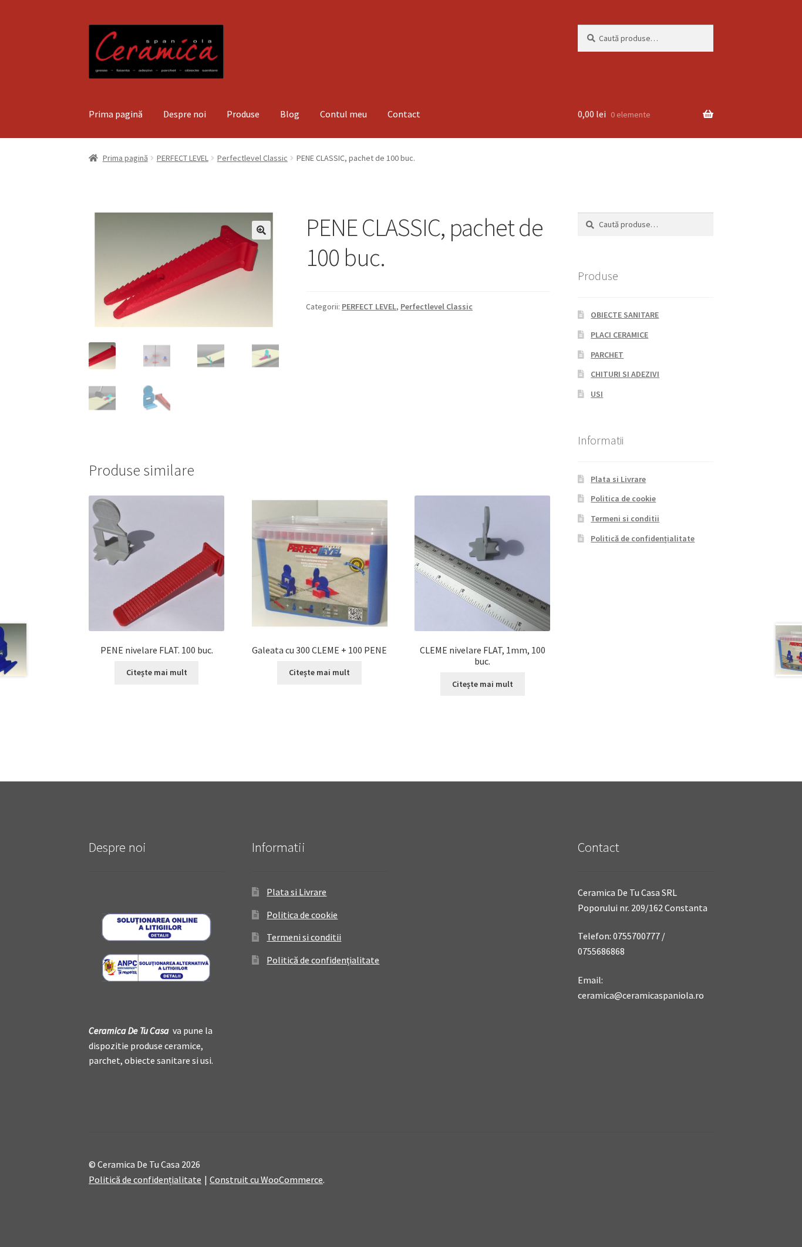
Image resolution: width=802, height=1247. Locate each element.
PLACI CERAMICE (619, 334)
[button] (261, 230)
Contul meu (343, 114)
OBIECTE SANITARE (625, 314)
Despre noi (184, 114)
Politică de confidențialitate (643, 538)
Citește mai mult (156, 672)
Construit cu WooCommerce (266, 1179)
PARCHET (607, 354)
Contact (403, 114)
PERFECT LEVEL (182, 158)
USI (597, 394)
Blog (289, 114)
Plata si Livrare (618, 479)
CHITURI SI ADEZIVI (625, 374)
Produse (243, 114)
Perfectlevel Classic (252, 158)
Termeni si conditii (625, 518)
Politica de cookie (623, 498)
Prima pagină (116, 114)
